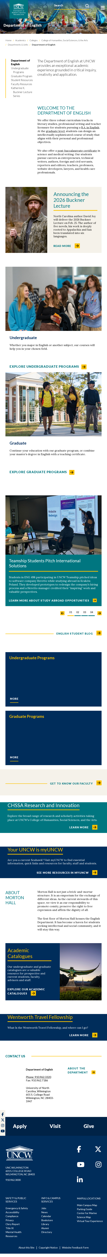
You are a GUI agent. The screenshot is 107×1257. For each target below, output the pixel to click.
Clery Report (13, 1224)
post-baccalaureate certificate (77, 150)
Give (89, 1126)
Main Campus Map (87, 1205)
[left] (62, 613)
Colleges (33, 40)
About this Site (26, 1247)
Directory (46, 1232)
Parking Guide (84, 1209)
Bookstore (47, 1220)
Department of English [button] (20, 62)
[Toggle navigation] (102, 8)
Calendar (46, 1216)
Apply (20, 1126)
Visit (55, 1126)
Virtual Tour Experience (90, 1221)
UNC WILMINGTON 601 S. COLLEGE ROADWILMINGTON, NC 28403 (20, 1171)
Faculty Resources (21, 84)
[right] (99, 613)
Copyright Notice (48, 1247)
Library (45, 1224)
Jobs (43, 1208)
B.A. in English (90, 127)
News (44, 1212)
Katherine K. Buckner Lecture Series (21, 92)
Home (8, 40)
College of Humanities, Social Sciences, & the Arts (64, 40)
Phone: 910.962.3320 (38, 1077)
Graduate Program (21, 76)
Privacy (10, 1220)
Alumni (45, 1228)
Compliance (12, 1216)
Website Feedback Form (75, 1247)
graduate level (55, 131)
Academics (20, 40)
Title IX (10, 1228)
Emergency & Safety (17, 1208)
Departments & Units (17, 44)
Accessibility (12, 1212)
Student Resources (22, 80)
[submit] (87, 6)
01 (70, 612)
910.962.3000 (13, 1179)
